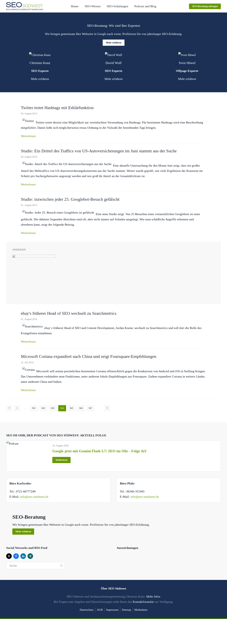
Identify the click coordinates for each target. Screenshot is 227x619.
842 (43, 408)
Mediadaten (140, 609)
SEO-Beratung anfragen (205, 6)
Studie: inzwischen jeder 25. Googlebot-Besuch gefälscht (70, 199)
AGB (100, 609)
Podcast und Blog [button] (145, 6)
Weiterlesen (28, 136)
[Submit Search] (61, 565)
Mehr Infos (153, 596)
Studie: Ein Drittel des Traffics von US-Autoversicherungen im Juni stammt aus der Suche (99, 150)
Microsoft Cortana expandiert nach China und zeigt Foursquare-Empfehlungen (88, 356)
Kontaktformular (143, 601)
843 (52, 408)
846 (81, 408)
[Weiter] (107, 408)
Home (74, 6)
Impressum (112, 609)
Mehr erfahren (113, 42)
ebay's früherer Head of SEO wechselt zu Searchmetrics (68, 313)
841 (34, 408)
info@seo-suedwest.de (34, 496)
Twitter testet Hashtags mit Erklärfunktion (57, 107)
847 (90, 408)
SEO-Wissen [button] (93, 6)
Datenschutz (86, 609)
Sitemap (126, 609)
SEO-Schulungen (117, 6)
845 (71, 408)
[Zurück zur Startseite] (24, 6)
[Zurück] (9, 408)
